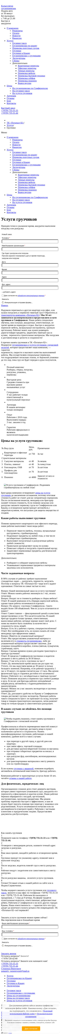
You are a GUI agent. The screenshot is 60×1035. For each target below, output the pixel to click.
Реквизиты (17, 30)
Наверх (4, 305)
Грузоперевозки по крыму (24, 46)
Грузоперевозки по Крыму (19, 978)
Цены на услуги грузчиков (19, 1000)
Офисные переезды (27, 68)
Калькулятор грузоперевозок (8, 7)
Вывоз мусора (24, 83)
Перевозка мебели (26, 73)
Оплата (15, 33)
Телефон (6, 238)
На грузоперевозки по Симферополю (30, 88)
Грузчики (16, 51)
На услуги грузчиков (22, 93)
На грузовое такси (21, 91)
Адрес (4, 277)
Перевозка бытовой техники (31, 76)
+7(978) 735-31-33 (9, 110)
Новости (16, 35)
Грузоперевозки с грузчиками (26, 56)
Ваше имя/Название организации (16, 923)
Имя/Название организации (13, 245)
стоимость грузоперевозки (29, 641)
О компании (12, 28)
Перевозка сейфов (26, 78)
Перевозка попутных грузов (25, 48)
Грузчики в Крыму (21, 53)
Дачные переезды (26, 71)
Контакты (11, 103)
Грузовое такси (19, 43)
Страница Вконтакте (11, 968)
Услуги (10, 41)
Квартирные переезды (28, 66)
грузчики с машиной (23, 768)
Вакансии (17, 38)
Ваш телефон (8, 931)
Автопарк (11, 96)
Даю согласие (31, 1028)
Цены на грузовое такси (18, 998)
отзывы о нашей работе (20, 778)
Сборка (15, 61)
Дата (4, 262)
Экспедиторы (18, 58)
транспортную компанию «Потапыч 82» (20, 315)
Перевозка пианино (27, 81)
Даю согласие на (24, 295)
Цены (9, 86)
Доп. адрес (6, 284)
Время (4, 269)
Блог (9, 101)
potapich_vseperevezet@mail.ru (15, 971)
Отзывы (10, 98)
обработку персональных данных (31, 295)
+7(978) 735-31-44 (9, 113)
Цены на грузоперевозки (18, 995)
